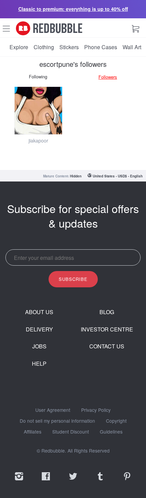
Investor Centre (107, 329)
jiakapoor (38, 140)
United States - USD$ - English (118, 176)
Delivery (39, 329)
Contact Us (106, 346)
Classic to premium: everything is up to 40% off (73, 8)
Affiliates (32, 432)
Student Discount (70, 432)
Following (38, 76)
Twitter (73, 480)
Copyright (116, 421)
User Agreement (52, 410)
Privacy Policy (96, 410)
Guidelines (111, 432)
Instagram (19, 480)
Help (39, 364)
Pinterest (127, 480)
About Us (39, 312)
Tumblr (100, 480)
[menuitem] (19, 47)
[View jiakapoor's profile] (38, 111)
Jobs (39, 346)
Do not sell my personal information (57, 421)
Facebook (46, 480)
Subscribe (73, 279)
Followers (107, 77)
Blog (106, 312)
